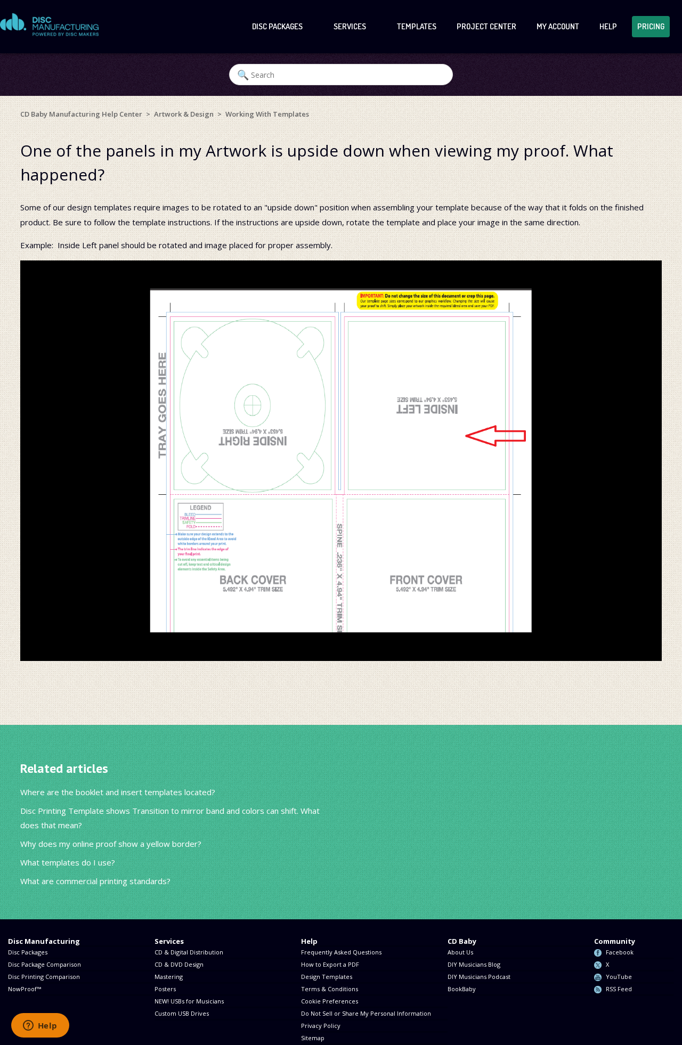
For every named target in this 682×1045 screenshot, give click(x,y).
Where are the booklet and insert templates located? (117, 792)
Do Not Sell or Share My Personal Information (366, 1013)
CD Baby (462, 941)
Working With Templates (267, 114)
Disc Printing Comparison (44, 977)
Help (309, 941)
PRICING (650, 26)
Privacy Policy (320, 1026)
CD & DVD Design (179, 964)
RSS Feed (619, 989)
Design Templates (326, 977)
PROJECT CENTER (486, 26)
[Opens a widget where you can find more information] (40, 1026)
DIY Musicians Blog (474, 964)
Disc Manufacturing (44, 941)
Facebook (620, 952)
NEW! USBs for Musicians (189, 1001)
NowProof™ (24, 989)
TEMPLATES (416, 26)
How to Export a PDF (330, 964)
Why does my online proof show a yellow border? (110, 843)
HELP (608, 26)
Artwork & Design (184, 114)
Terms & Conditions (329, 989)
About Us (460, 952)
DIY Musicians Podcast (479, 977)
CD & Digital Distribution (189, 952)
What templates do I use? (67, 862)
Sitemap (312, 1038)
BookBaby (462, 989)
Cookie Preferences (329, 1001)
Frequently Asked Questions (341, 952)
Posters (165, 989)
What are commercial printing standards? (95, 881)
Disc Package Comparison (44, 964)
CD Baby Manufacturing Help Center (81, 114)
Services (351, 26)
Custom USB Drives (182, 1013)
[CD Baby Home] (49, 25)
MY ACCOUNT (558, 26)
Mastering (169, 977)
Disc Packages (278, 26)
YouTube (619, 977)
